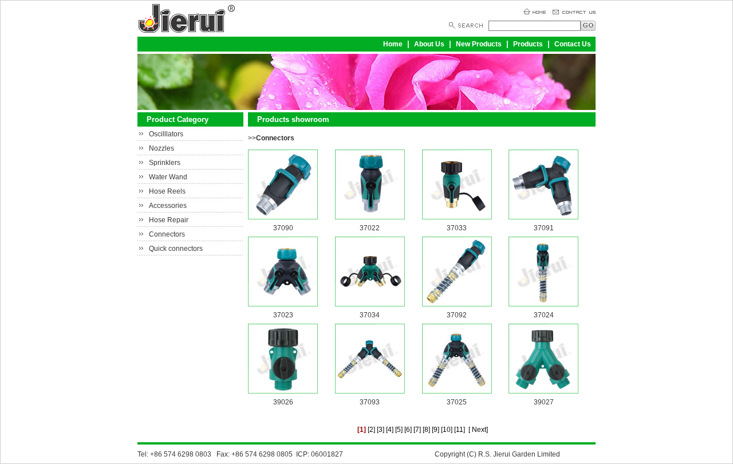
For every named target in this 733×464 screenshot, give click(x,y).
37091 (544, 228)
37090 (283, 228)
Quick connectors (176, 249)
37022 (370, 228)
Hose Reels (167, 191)
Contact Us (572, 44)
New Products (479, 44)
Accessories (168, 206)
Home (393, 44)
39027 (544, 402)
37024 (544, 315)
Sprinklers (164, 163)
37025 (457, 402)
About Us (429, 44)
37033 (457, 228)
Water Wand (168, 177)
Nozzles (161, 148)
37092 (457, 315)
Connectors (167, 234)
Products (528, 44)
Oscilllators (166, 134)
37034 (370, 315)
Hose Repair (168, 220)
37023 (283, 315)
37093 (370, 402)
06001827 (327, 454)
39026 (283, 402)
